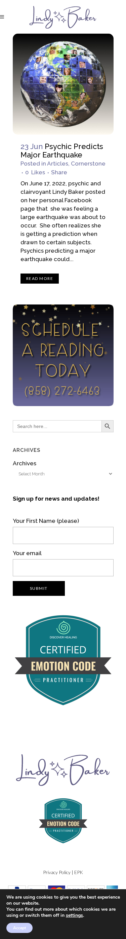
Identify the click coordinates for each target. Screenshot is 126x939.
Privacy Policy (57, 872)
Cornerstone (88, 163)
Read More (39, 278)
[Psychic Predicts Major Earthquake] (63, 84)
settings (74, 915)
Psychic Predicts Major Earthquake (61, 150)
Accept (19, 928)
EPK (78, 872)
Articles (57, 163)
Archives (24, 463)
